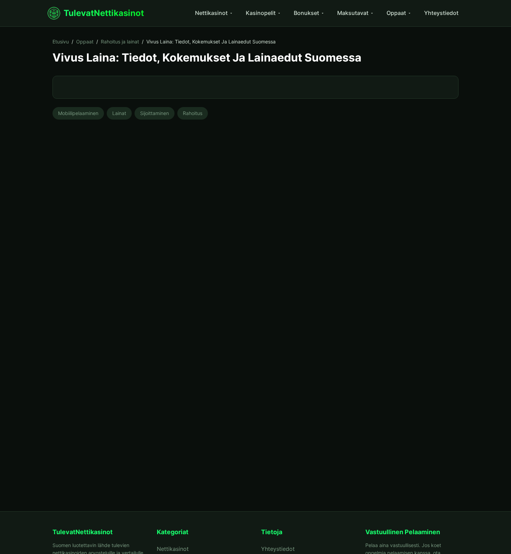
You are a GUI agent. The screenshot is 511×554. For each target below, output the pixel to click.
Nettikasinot (211, 12)
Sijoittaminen (154, 113)
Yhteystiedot (441, 12)
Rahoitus (192, 113)
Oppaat (396, 12)
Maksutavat (352, 12)
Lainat (119, 113)
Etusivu (60, 41)
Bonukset (306, 12)
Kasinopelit (261, 12)
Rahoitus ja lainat (120, 41)
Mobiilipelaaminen (78, 113)
